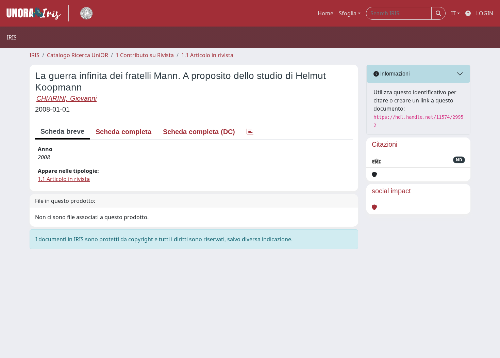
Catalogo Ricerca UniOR (77, 55)
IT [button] (453, 13)
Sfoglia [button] (347, 13)
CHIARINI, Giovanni (66, 98)
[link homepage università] (86, 13)
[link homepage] (36, 13)
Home (325, 13)
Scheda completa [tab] (123, 131)
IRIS (34, 55)
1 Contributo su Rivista (145, 55)
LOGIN (484, 13)
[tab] (250, 132)
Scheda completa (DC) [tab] (199, 131)
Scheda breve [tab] (62, 131)
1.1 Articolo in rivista (207, 55)
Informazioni (394, 74)
